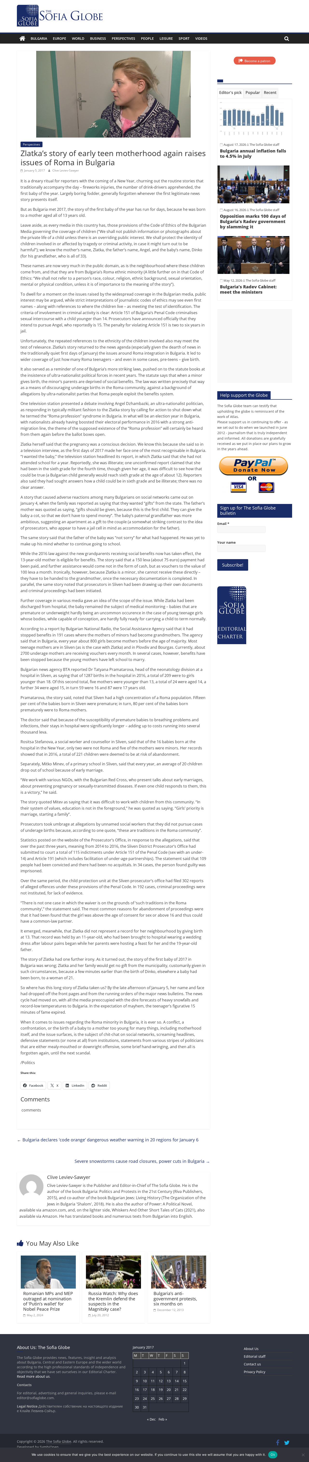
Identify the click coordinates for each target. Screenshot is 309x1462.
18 (153, 1389)
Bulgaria (39, 38)
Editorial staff (254, 1356)
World (78, 38)
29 (185, 1398)
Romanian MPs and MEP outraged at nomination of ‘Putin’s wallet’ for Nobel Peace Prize (48, 1301)
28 (177, 1398)
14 (177, 1381)
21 (177, 1389)
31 (145, 1407)
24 (145, 1398)
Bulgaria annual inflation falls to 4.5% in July (253, 153)
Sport (184, 38)
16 (137, 1389)
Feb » (163, 1419)
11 (153, 1381)
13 (169, 1381)
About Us (251, 1348)
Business (98, 38)
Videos (201, 38)
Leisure (166, 38)
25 (153, 1398)
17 (145, 1389)
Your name (226, 542)
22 (185, 1389)
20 (169, 1389)
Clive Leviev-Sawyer (65, 170)
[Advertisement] (254, 346)
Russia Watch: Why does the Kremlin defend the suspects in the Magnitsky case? (113, 1301)
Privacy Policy (254, 1371)
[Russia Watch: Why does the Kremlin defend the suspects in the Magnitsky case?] (113, 1258)
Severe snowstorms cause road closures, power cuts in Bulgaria (142, 1161)
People (147, 38)
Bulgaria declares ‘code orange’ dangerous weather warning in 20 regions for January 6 (107, 1140)
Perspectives (123, 38)
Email (223, 523)
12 (161, 1381)
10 (145, 1381)
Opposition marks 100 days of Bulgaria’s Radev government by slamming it (253, 221)
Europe (59, 38)
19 (161, 1389)
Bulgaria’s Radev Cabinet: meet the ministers (248, 289)
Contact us (252, 1364)
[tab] (230, 93)
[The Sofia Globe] (22, 38)
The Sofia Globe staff (264, 144)
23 (137, 1398)
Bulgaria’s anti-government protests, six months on (175, 1298)
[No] (303, 1454)
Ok (273, 1454)
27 (169, 1398)
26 (161, 1398)
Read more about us (33, 1376)
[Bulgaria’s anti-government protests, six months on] (178, 1258)
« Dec (151, 1419)
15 (185, 1381)
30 (137, 1407)
